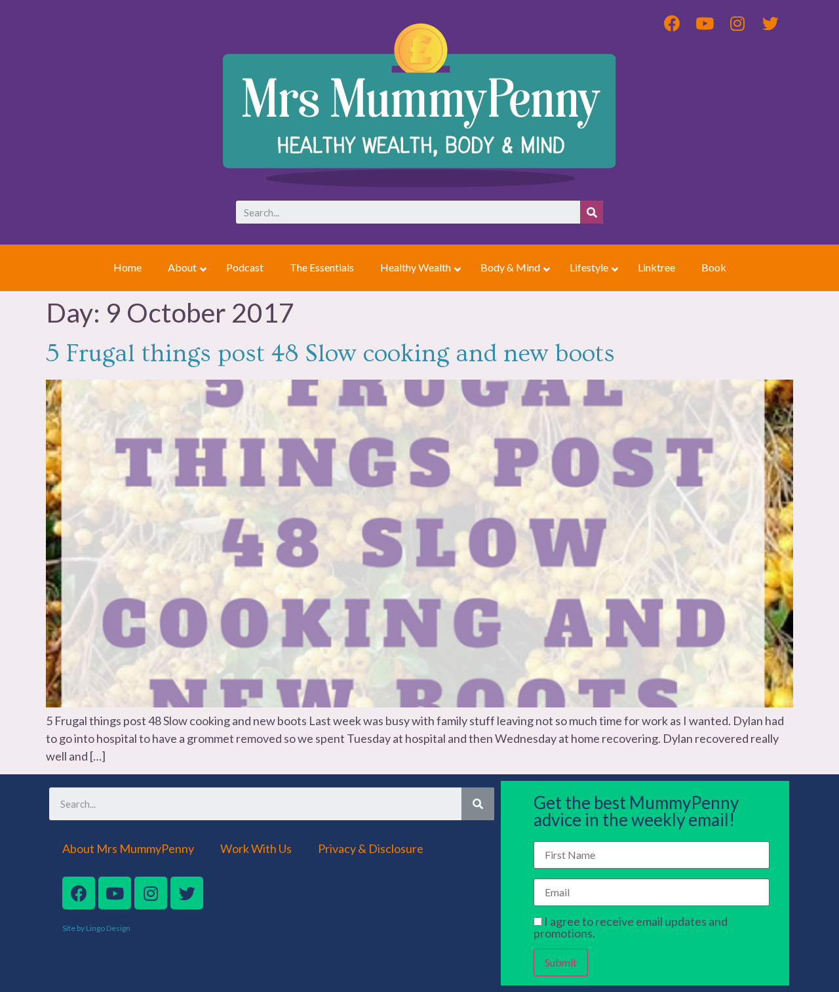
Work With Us (256, 848)
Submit (561, 962)
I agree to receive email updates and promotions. (631, 927)
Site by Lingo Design (96, 928)
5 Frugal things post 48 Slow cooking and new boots (330, 354)
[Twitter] (186, 893)
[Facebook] (78, 893)
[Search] (591, 212)
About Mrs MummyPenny (128, 848)
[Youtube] (114, 893)
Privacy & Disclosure (370, 848)
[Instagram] (150, 893)
